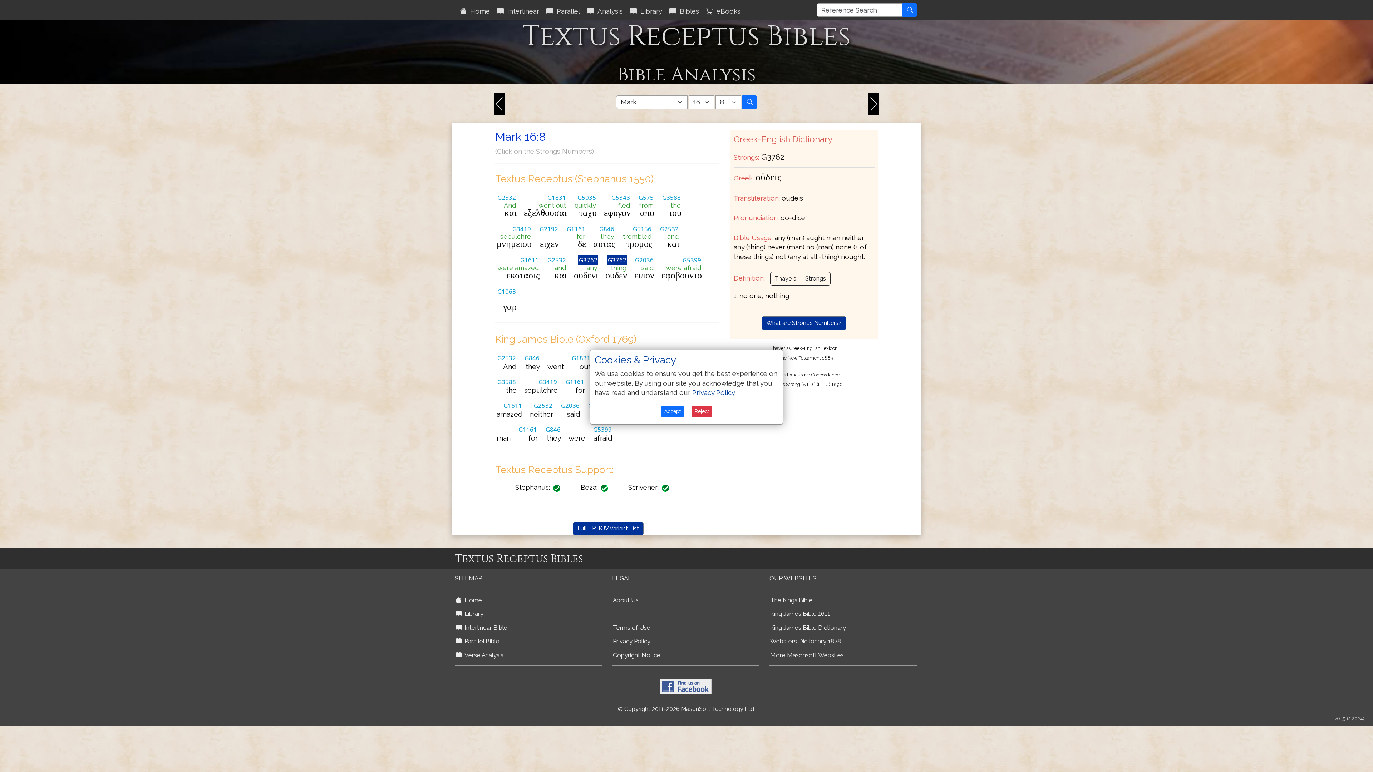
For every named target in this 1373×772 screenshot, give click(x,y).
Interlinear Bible (484, 627)
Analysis (608, 11)
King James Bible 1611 (800, 613)
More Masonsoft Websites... (808, 655)
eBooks (726, 11)
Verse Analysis (482, 655)
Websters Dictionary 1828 (805, 641)
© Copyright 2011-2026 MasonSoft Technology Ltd (686, 709)
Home (478, 11)
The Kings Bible (791, 600)
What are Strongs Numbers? (804, 323)
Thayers (785, 278)
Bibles (687, 11)
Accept (672, 411)
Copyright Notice (636, 655)
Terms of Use (631, 627)
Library (649, 11)
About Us (626, 600)
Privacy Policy (631, 641)
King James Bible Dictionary (808, 627)
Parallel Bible (481, 641)
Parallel (566, 11)
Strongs (815, 278)
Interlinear (521, 11)
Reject (702, 411)
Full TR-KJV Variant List (608, 528)
